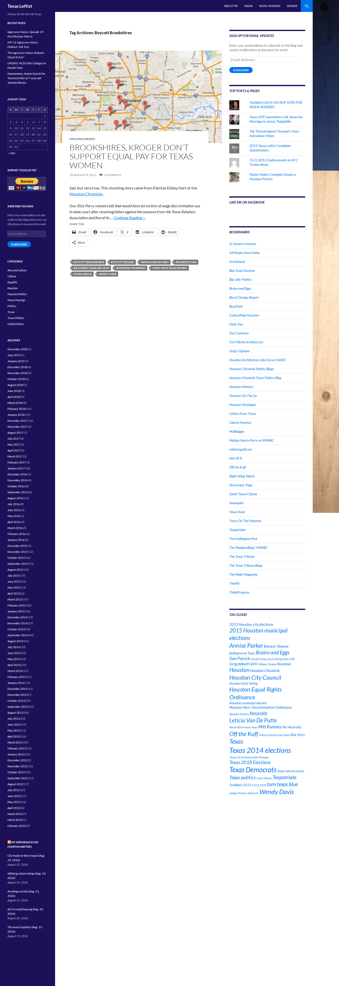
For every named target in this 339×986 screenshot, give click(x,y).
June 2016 (14, 510)
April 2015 (14, 593)
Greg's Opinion (239, 351)
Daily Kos (236, 324)
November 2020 (17, 349)
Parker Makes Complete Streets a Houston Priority (272, 176)
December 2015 (17, 546)
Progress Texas (186, 262)
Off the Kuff (237, 467)
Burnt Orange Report (244, 297)
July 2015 (13, 575)
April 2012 (14, 808)
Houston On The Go (243, 395)
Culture (11, 276)
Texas (236, 741)
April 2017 (14, 450)
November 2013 (17, 695)
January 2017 (16, 468)
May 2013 (13, 730)
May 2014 (13, 659)
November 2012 (17, 766)
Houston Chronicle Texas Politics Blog (255, 378)
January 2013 (16, 754)
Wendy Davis (107, 274)
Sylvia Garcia (83, 274)
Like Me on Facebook (247, 202)
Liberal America (240, 422)
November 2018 (17, 373)
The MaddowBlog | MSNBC (248, 547)
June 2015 (14, 581)
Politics (11, 306)
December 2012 (17, 760)
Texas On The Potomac (245, 521)
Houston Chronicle (85, 193)
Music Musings (269, 5)
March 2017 (15, 456)
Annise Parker (246, 645)
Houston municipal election (248, 703)
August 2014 (15, 641)
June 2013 (14, 724)
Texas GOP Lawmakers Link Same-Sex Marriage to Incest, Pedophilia (276, 119)
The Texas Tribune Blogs (246, 565)
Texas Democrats (252, 770)
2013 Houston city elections (251, 624)
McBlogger (236, 431)
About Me (231, 5)
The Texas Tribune (241, 556)
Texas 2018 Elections (250, 762)
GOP (292, 659)
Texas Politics (15, 318)
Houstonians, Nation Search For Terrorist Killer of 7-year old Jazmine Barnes (26, 78)
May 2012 (13, 802)
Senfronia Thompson (130, 268)
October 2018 (16, 379)
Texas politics (242, 777)
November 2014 (17, 623)
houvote (258, 713)
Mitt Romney (270, 726)
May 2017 (13, 444)
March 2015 (15, 599)
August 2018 (15, 385)
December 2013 (17, 689)
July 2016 (13, 504)
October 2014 (16, 629)
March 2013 (15, 742)
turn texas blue (282, 784)
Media (248, 5)
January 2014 (16, 683)
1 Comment (112, 175)
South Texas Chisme (243, 494)
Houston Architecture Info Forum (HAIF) (257, 360)
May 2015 (13, 587)
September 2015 (17, 563)
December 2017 (17, 421)
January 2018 (16, 415)
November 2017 (17, 426)
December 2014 (17, 617)
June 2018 (14, 391)
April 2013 (14, 736)
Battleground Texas (242, 653)
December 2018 (17, 367)
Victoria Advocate (248, 793)
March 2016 (15, 528)
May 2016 (13, 516)
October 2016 (16, 486)
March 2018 (15, 403)
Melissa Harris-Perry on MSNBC (251, 440)
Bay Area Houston (242, 270)
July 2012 (13, 790)
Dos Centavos (239, 333)
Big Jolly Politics (240, 279)
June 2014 (14, 653)
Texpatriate (237, 530)
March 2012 (15, 814)
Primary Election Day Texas (274, 735)
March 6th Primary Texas (243, 727)
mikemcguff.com (240, 449)
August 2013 (15, 712)
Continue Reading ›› (129, 217)
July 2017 (13, 438)
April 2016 (14, 522)
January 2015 (16, 611)
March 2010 (15, 820)
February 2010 (16, 826)
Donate (292, 5)
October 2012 (16, 772)
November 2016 (17, 480)
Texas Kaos (237, 512)
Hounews (284, 664)
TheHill (234, 583)
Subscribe (241, 70)
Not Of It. (236, 458)
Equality (12, 282)
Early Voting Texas (278, 659)
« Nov (12, 153)
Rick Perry (298, 735)
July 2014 (13, 647)
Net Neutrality (291, 727)
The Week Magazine (243, 574)
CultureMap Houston (244, 315)
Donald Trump (259, 659)
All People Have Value (244, 252)
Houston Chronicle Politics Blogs (251, 369)
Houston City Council (255, 677)
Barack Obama (276, 646)
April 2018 (14, 397)
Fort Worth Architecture (246, 342)
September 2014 (17, 635)
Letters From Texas (242, 413)
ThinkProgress (239, 592)
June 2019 (14, 355)
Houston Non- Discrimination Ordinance (260, 707)
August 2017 (15, 432)
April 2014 (14, 665)
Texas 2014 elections (260, 750)
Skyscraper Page (240, 485)
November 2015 (17, 552)
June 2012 (14, 796)
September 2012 (17, 778)
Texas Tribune (264, 778)
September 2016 (17, 492)
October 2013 (16, 701)
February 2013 (16, 748)
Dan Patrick (239, 658)
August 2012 (15, 784)
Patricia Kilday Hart (155, 262)
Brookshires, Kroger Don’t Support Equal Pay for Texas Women (131, 156)
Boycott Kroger (122, 262)
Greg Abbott (239, 664)
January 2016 (16, 540)
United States (15, 324)
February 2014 (16, 677)
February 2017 (16, 462)
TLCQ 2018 (259, 785)
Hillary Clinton (267, 664)
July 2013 (13, 718)
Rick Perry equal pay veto (91, 268)
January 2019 (16, 361)
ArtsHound (237, 261)
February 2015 (16, 605)
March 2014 (15, 671)
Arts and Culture (17, 270)
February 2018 (16, 409)
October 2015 (16, 558)
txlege (233, 793)
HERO (253, 664)
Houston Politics (239, 714)
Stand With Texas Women (169, 268)
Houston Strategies (242, 404)
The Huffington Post (243, 538)
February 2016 (16, 534)
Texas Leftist (19, 6)
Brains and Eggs (240, 288)
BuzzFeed (235, 306)
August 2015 (15, 569)
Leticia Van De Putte (253, 720)
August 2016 (15, 498)
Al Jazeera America (242, 244)
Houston (239, 669)
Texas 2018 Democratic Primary (249, 757)
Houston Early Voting (243, 683)
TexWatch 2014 (240, 785)
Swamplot (236, 503)
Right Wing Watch (242, 476)
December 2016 (17, 474)
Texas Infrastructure (290, 771)
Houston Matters (241, 387)
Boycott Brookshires (89, 262)
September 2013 (17, 706)
